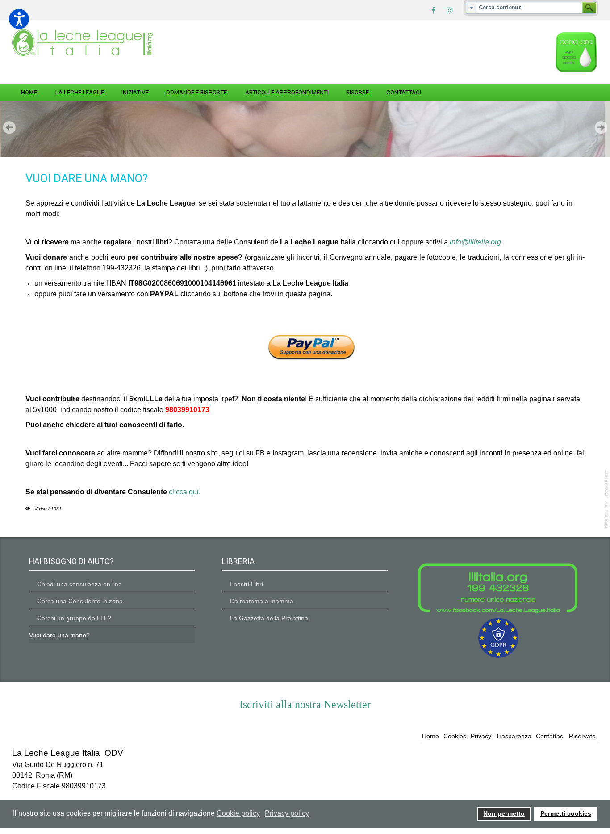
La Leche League (79, 92)
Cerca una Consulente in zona (80, 601)
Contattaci (403, 92)
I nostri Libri (246, 584)
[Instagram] (450, 10)
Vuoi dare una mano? (59, 635)
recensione (359, 453)
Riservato (582, 736)
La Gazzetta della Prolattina (269, 618)
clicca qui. (185, 492)
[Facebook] (433, 10)
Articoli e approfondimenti (287, 92)
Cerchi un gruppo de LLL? (74, 618)
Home (29, 92)
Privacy (481, 736)
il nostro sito (199, 453)
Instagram (288, 453)
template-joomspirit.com (607, 499)
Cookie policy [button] (238, 813)
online (563, 453)
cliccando (379, 242)
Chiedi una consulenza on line (79, 584)
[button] (19, 19)
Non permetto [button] (504, 813)
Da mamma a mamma (261, 601)
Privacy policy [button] (287, 813)
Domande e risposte (196, 92)
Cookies (454, 736)
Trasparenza (513, 736)
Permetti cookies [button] (565, 813)
